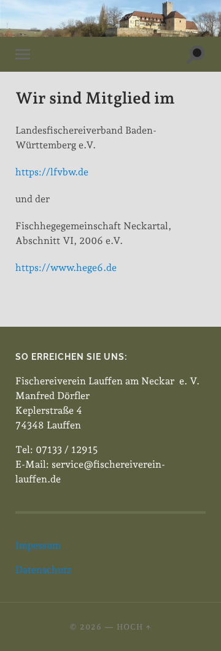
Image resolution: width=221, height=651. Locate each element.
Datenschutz (43, 570)
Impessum (38, 545)
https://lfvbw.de (51, 172)
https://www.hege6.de (66, 267)
